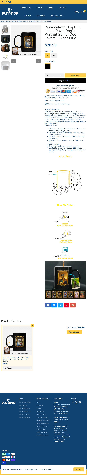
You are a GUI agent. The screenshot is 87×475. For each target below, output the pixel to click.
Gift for (50, 8)
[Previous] (5, 27)
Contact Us (41, 16)
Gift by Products (24, 417)
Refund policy (41, 429)
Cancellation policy (42, 435)
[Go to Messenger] (54, 305)
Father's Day (26, 8)
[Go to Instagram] (6, 2)
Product (39, 8)
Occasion (62, 8)
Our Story (27, 16)
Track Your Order (56, 16)
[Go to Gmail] (73, 305)
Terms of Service (41, 426)
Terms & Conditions (42, 423)
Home (2, 21)
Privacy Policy (41, 414)
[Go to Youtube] (9, 2)
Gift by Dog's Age (24, 402)
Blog (37, 402)
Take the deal (74, 332)
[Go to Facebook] (3, 2)
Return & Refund (42, 417)
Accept (78, 469)
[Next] (5, 68)
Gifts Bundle (23, 405)
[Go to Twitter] (60, 305)
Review (38, 408)
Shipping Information (43, 420)
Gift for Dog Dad (24, 408)
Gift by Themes (24, 414)
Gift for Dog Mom (25, 411)
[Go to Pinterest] (66, 305)
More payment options (65, 86)
